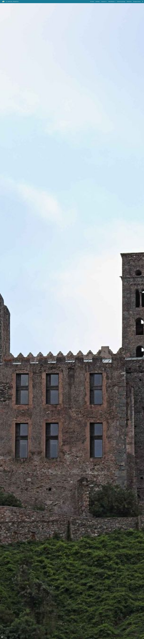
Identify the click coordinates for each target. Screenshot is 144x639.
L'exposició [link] (103, 1)
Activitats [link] (98, 1)
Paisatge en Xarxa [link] (137, 1)
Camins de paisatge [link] (121, 1)
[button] (142, 1)
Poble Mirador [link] (111, 1)
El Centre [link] (92, 1)
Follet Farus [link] (129, 1)
